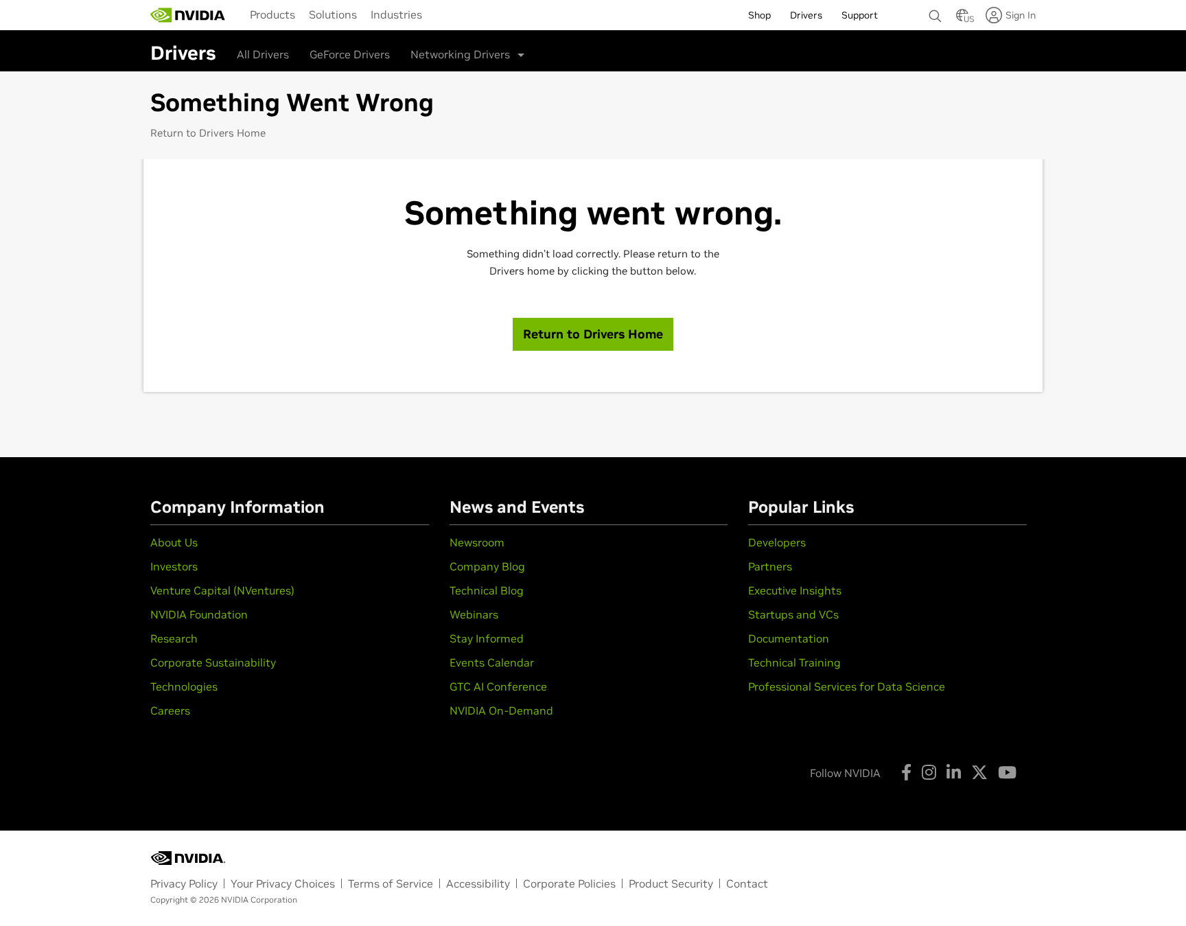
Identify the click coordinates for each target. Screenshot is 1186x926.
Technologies (184, 686)
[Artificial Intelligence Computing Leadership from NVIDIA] (188, 15)
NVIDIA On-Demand (501, 710)
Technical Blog (487, 590)
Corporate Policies (569, 883)
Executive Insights (794, 590)
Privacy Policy (184, 883)
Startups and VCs (793, 614)
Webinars (474, 614)
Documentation (788, 638)
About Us (174, 542)
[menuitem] (272, 14)
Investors (174, 566)
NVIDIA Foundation (199, 614)
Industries (396, 14)
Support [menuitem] (859, 15)
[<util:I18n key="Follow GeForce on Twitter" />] (979, 772)
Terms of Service (390, 883)
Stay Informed (487, 638)
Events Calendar (492, 662)
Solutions (333, 14)
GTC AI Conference (498, 686)
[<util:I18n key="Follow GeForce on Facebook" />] (906, 772)
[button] (962, 19)
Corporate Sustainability (213, 662)
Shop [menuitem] (759, 15)
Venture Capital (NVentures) (222, 590)
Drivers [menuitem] (806, 15)
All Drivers (263, 54)
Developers (777, 542)
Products (272, 14)
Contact (747, 883)
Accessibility (478, 883)
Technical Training (794, 662)
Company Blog (487, 566)
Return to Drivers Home (208, 132)
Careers (170, 710)
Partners (770, 566)
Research (174, 638)
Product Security (671, 883)
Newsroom (477, 542)
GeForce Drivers (350, 54)
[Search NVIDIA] (935, 12)
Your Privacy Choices (283, 883)
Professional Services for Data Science (846, 686)
